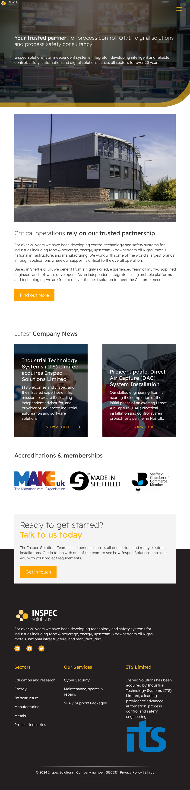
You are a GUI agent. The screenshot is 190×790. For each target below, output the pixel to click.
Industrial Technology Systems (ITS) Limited (149, 690)
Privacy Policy (131, 772)
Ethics (149, 772)
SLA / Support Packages (85, 703)
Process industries (30, 724)
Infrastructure (26, 698)
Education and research (34, 680)
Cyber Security (77, 680)
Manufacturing (27, 706)
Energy (20, 689)
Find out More (34, 295)
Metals (20, 715)
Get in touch (38, 572)
